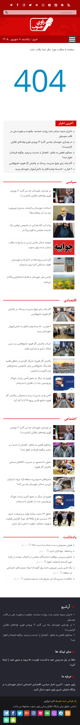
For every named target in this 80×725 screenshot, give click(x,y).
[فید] (69, 5)
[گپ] (43, 5)
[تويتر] (30, 5)
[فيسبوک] (17, 5)
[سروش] (49, 5)
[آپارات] (37, 5)
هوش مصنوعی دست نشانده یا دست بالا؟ (52, 545)
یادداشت (69, 537)
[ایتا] (56, 5)
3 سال (39, 562)
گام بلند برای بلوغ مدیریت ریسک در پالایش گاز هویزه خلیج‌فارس (40, 163)
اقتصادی (70, 300)
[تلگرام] (11, 5)
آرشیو (65, 606)
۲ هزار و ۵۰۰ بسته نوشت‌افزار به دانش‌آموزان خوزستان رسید (43, 169)
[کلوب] (47, 713)
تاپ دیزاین (49, 701)
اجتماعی (70, 418)
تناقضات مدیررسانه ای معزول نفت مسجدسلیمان (48, 579)
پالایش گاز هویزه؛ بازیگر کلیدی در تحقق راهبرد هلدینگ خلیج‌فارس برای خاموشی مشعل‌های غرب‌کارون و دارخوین (28, 366)
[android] (13, 720)
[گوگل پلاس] (27, 713)
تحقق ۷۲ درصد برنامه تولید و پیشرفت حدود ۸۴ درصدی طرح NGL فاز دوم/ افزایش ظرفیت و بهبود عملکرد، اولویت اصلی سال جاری (28, 519)
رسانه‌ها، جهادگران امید (60, 551)
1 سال (24, 545)
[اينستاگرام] (24, 5)
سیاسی (71, 182)
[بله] (62, 5)
